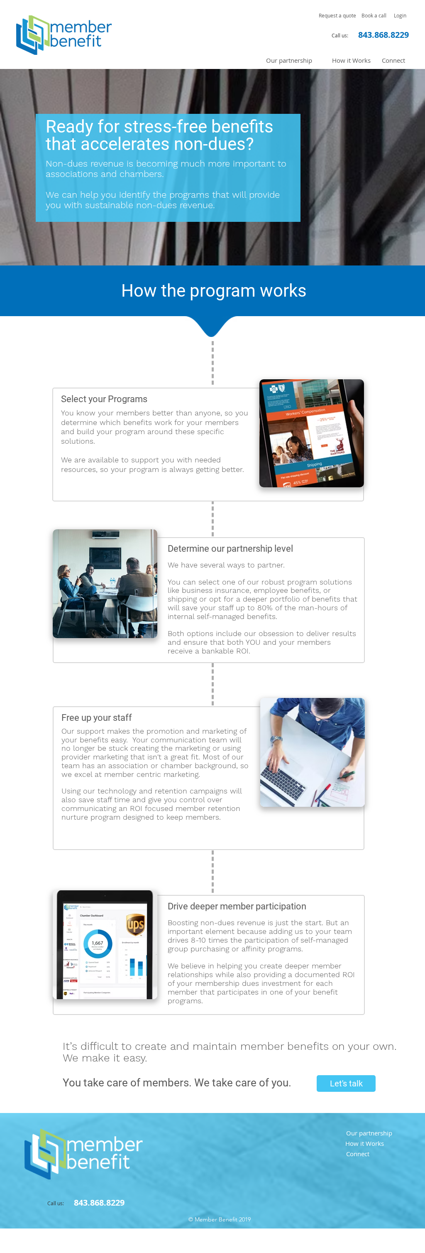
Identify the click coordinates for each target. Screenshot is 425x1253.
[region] (311, 433)
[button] (337, 15)
